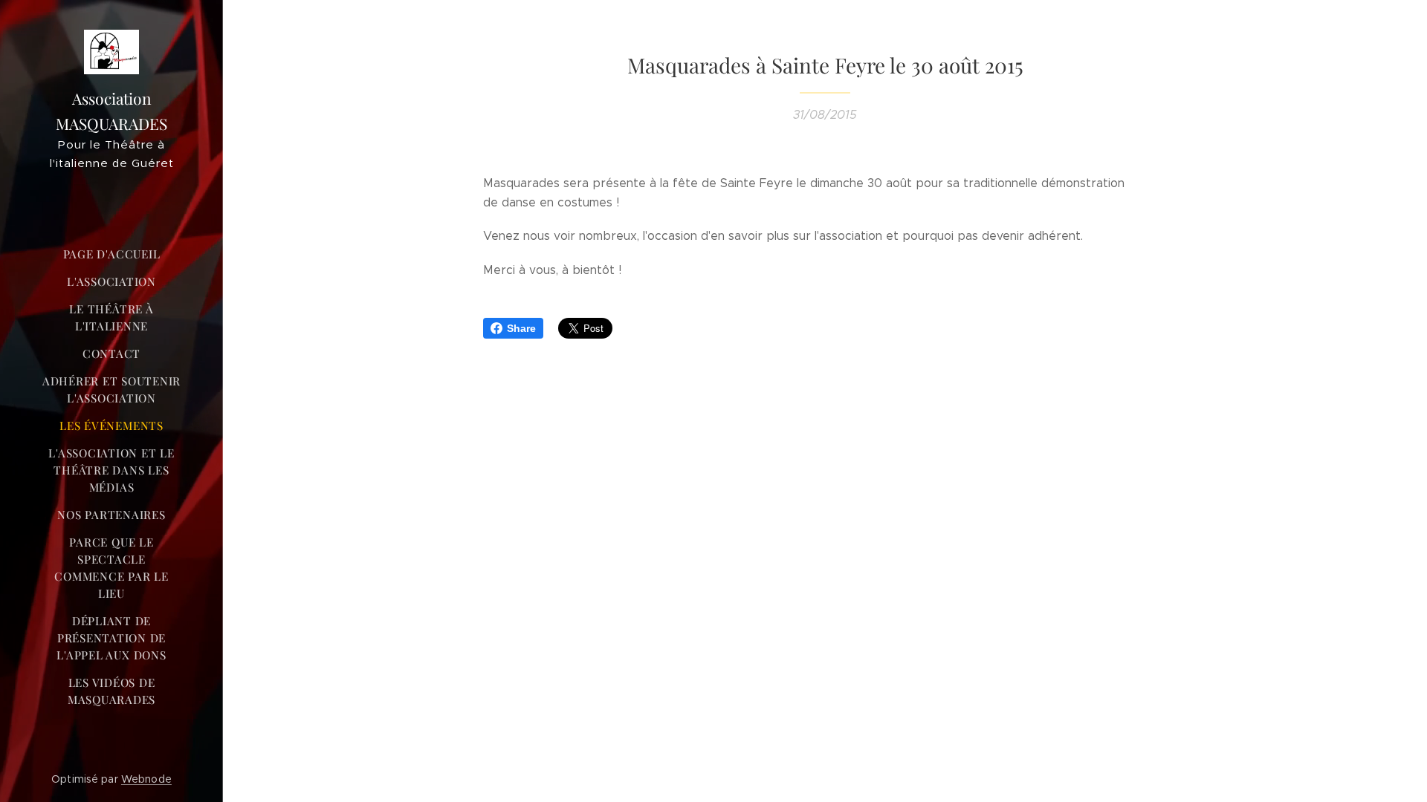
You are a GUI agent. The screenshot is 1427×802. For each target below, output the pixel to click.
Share (521, 328)
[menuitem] (111, 254)
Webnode (146, 779)
